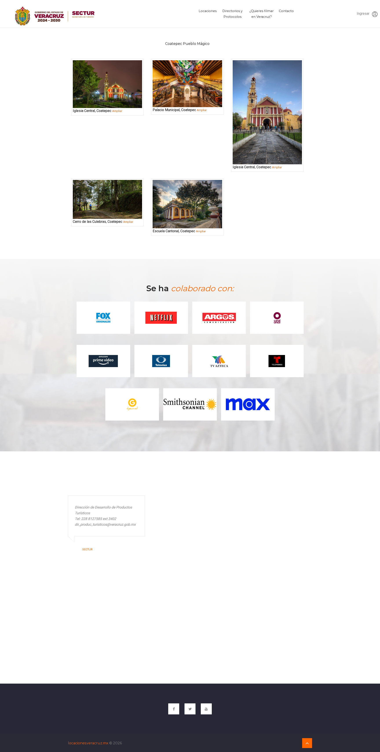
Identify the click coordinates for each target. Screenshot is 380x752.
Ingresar (363, 13)
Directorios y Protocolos (232, 14)
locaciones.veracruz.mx (88, 743)
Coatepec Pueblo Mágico (187, 44)
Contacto (286, 11)
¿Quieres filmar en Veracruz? (261, 14)
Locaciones (208, 11)
